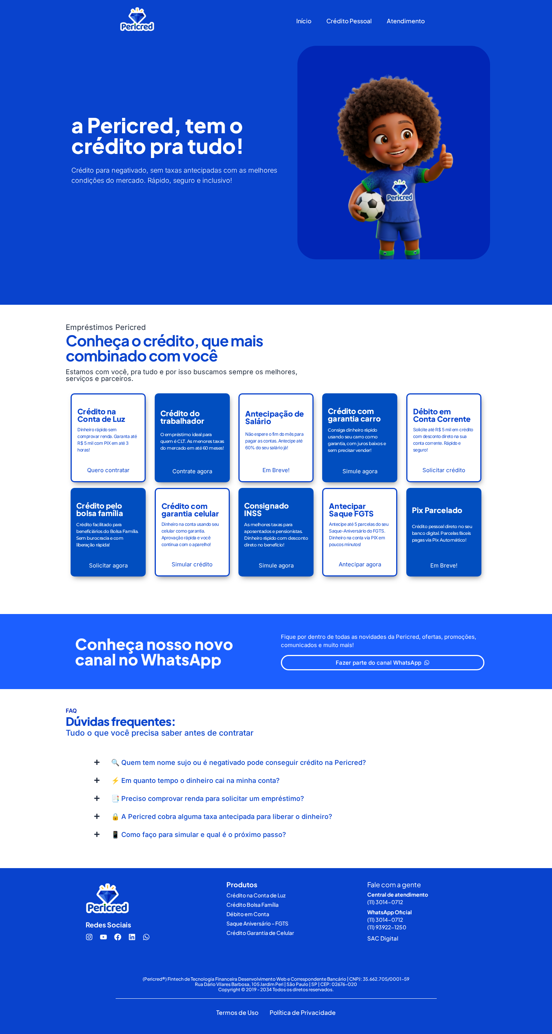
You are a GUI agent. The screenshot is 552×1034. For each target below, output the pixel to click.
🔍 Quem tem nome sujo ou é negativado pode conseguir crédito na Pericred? (238, 762)
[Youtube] (103, 937)
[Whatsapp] (146, 937)
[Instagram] (89, 937)
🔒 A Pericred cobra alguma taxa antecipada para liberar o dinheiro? (221, 816)
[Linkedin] (132, 937)
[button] (276, 763)
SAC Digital (382, 938)
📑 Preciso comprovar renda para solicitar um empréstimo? (207, 798)
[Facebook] (117, 937)
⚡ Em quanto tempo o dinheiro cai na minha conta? (195, 780)
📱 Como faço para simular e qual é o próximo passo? (198, 834)
